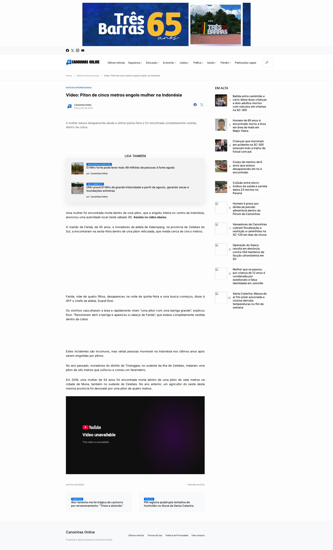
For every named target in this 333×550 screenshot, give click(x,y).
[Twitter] (72, 50)
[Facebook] (67, 50)
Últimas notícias (136, 535)
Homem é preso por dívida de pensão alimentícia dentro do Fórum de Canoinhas (247, 209)
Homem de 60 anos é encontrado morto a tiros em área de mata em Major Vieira (249, 125)
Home (69, 75)
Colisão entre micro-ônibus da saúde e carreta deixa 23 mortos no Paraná (250, 188)
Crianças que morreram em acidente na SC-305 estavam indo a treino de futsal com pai (249, 146)
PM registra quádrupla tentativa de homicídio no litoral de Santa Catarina (169, 502)
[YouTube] (82, 50)
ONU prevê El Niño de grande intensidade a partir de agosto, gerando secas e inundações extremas (137, 187)
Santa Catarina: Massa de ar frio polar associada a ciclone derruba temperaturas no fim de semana (250, 300)
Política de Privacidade (177, 535)
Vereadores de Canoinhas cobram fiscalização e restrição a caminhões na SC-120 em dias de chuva (250, 229)
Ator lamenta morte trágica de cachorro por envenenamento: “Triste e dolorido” (97, 502)
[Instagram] (77, 50)
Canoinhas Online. (104, 539)
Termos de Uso (154, 535)
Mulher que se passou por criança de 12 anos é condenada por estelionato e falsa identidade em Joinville (249, 276)
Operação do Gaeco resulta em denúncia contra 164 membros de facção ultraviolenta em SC (248, 252)
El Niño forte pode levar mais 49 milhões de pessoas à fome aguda (130, 166)
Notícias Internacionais (88, 75)
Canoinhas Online (82, 105)
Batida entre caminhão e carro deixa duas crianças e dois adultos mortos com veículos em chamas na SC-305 (250, 103)
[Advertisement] (135, 138)
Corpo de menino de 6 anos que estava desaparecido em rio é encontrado (247, 167)
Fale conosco (198, 535)
